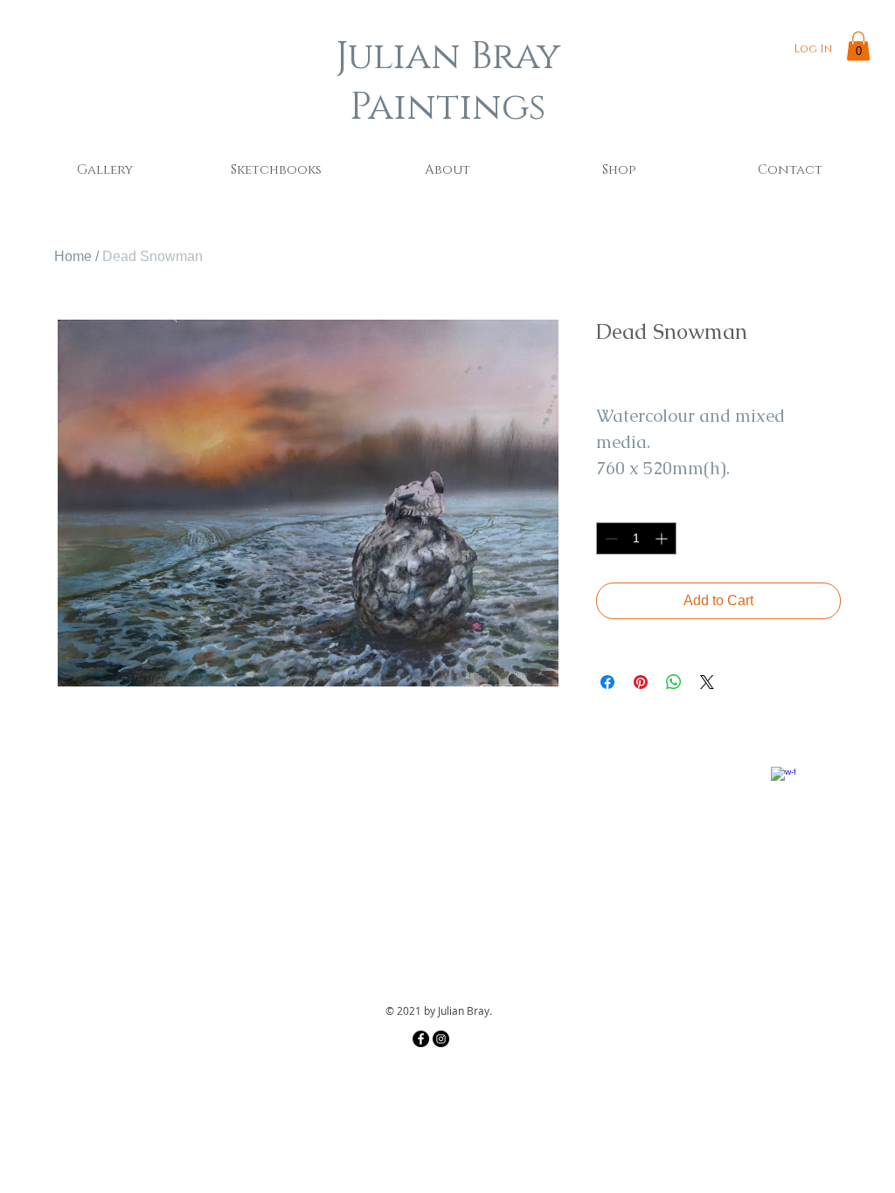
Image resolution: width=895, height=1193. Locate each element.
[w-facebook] (783, 779)
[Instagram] (441, 1039)
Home (73, 256)
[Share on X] (707, 682)
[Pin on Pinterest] (640, 682)
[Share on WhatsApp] (673, 682)
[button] (858, 45)
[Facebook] (421, 1039)
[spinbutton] (636, 538)
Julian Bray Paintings (448, 82)
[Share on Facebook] (607, 682)
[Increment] (663, 538)
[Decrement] (610, 538)
